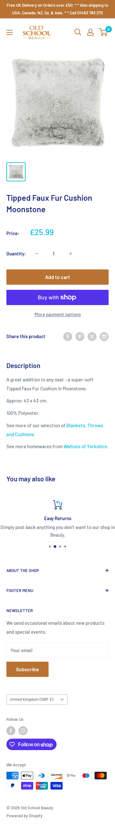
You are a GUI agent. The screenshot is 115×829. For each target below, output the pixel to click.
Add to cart (57, 277)
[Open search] (77, 32)
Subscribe (27, 669)
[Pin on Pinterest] (79, 336)
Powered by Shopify (24, 815)
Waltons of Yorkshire (85, 446)
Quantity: (16, 253)
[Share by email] (104, 336)
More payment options (57, 314)
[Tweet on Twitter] (92, 336)
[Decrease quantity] (36, 253)
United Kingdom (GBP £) (31, 699)
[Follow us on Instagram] (23, 730)
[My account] (90, 32)
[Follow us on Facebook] (10, 730)
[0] (103, 32)
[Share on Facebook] (67, 336)
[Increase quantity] (70, 253)
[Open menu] (9, 32)
